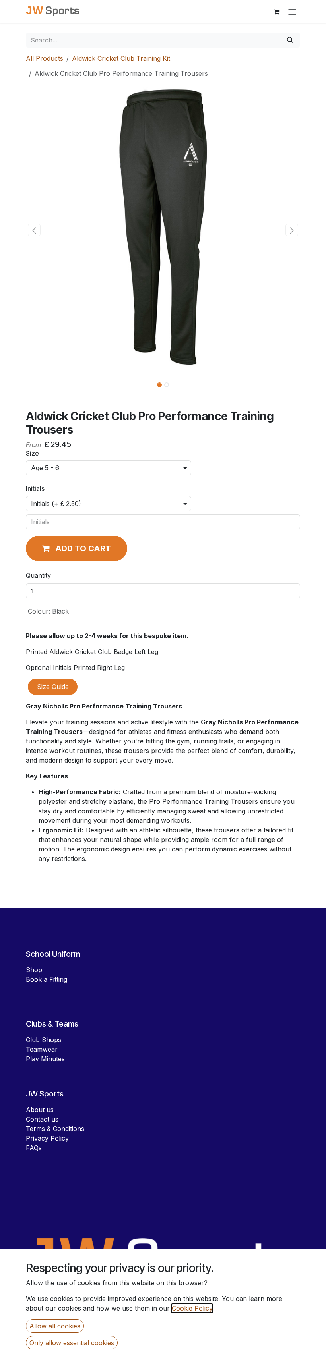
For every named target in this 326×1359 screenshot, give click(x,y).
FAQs (34, 1148)
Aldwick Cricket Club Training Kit (121, 58)
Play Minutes (45, 1059)
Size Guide (53, 687)
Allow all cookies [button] (54, 1326)
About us (40, 1110)
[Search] (290, 40)
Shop (34, 970)
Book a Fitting (46, 979)
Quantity (38, 575)
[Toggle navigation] (292, 11)
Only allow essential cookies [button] (71, 1343)
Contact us (42, 1119)
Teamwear (42, 1049)
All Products (44, 58)
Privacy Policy (47, 1138)
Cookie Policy (192, 1308)
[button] (34, 230)
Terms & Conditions (55, 1129)
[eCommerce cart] (276, 11)
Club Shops (43, 1040)
